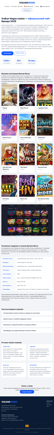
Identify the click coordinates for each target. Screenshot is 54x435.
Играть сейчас (20, 53)
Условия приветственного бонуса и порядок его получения (21, 313)
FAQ (48, 406)
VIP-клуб (49, 404)
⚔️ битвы (36, 6)
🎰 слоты (20, 6)
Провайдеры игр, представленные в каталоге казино (19, 330)
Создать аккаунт (27, 391)
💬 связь (7, 6)
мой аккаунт (27, 10)
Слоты (48, 402)
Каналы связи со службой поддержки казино (17, 319)
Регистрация (7, 53)
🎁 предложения (28, 6)
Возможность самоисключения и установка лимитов (19, 324)
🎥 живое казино (45, 6)
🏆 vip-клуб (13, 6)
